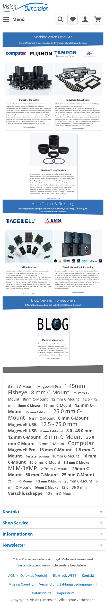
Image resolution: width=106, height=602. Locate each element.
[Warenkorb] (98, 19)
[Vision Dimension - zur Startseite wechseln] (26, 7)
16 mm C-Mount (57, 405)
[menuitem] (13, 19)
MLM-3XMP (23, 468)
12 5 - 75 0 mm (58, 424)
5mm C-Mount (29, 405)
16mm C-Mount (66, 456)
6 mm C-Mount (21, 386)
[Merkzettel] (72, 19)
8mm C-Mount (36, 399)
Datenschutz (41, 593)
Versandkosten (28, 565)
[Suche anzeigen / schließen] (60, 19)
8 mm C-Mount (50, 392)
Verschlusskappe (25, 493)
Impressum (65, 593)
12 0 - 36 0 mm (74, 487)
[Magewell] (21, 221)
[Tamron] (65, 54)
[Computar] (16, 54)
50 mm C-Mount (42, 475)
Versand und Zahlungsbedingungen (66, 584)
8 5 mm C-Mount (76, 462)
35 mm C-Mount (38, 412)
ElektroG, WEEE (64, 575)
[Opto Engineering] (89, 54)
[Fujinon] (40, 54)
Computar (81, 443)
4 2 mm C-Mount (49, 481)
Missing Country (20, 584)
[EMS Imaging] (53, 221)
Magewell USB (23, 424)
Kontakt (88, 575)
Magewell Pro (49, 386)
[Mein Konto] (85, 19)
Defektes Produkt (33, 575)
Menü (18, 19)
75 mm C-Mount (20, 481)
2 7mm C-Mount (55, 468)
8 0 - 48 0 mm (79, 431)
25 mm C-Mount (78, 475)
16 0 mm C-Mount (45, 462)
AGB (11, 575)
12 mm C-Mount (65, 399)
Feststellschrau (37, 456)
